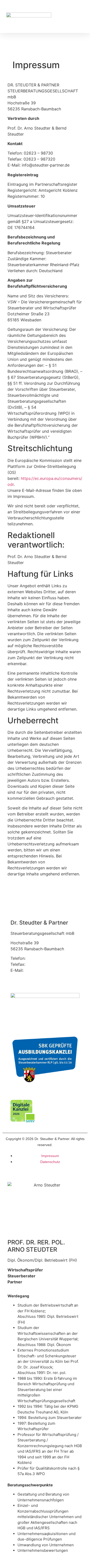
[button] (79, 20)
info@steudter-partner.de (48, 970)
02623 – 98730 (41, 958)
